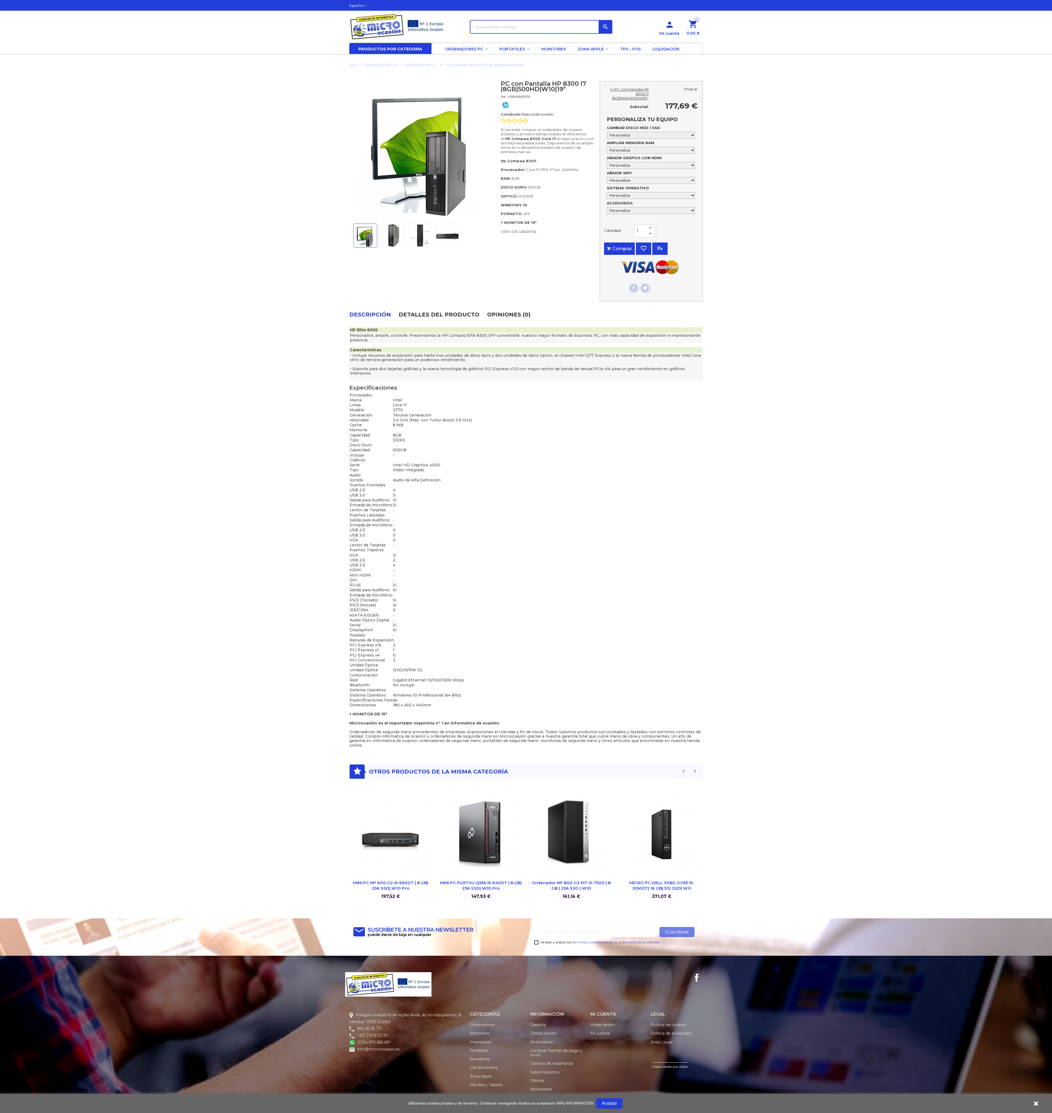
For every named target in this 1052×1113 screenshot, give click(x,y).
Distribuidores (543, 1033)
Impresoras (480, 1042)
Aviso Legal (662, 1042)
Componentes (484, 1067)
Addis (683, 1067)
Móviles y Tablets (486, 1084)
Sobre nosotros (544, 1072)
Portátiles (479, 1050)
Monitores (479, 1033)
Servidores (480, 1059)
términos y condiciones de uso (595, 942)
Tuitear (645, 288)
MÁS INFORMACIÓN (575, 1103)
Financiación (542, 1042)
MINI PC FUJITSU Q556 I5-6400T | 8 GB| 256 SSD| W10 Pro (481, 885)
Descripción (370, 314)
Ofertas (537, 1080)
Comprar (619, 248)
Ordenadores (482, 1024)
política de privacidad (642, 942)
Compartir (634, 288)
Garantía (538, 1024)
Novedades (541, 1089)
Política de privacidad (671, 1033)
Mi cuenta (600, 1033)
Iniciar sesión (602, 1024)
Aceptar (609, 1103)
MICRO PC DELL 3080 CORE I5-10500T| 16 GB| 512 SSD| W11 (661, 885)
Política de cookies (668, 1024)
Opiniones (509, 314)
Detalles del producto (439, 314)
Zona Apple (481, 1076)
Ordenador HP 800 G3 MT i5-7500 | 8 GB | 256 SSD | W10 (571, 885)
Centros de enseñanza (551, 1063)
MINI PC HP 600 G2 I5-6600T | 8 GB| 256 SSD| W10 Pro (390, 885)
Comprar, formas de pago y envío (556, 1052)
